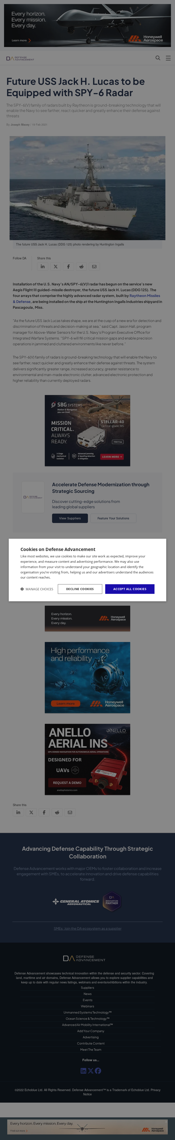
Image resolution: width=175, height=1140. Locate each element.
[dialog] (87, 570)
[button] (36, 589)
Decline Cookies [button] (80, 589)
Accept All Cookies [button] (129, 589)
